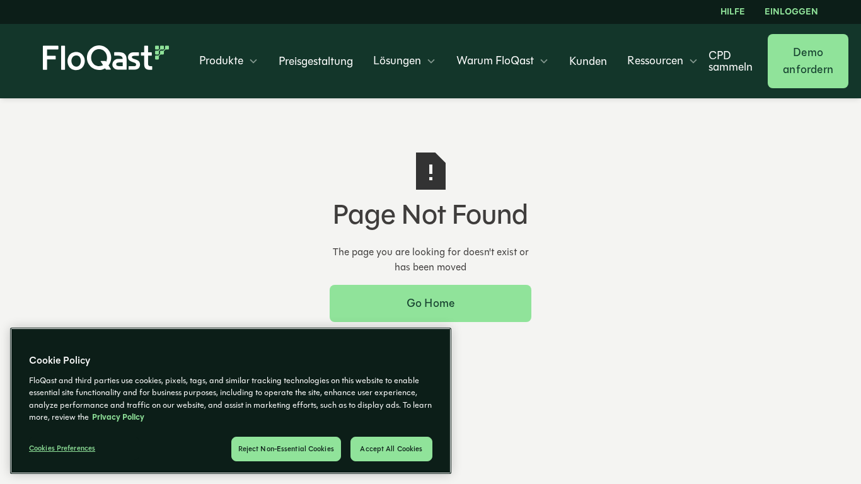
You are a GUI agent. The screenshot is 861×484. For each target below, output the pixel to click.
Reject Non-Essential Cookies (286, 449)
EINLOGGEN (791, 12)
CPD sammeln (730, 61)
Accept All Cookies (391, 449)
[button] (228, 61)
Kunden (588, 61)
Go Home (430, 303)
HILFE (732, 12)
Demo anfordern (808, 61)
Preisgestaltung (316, 61)
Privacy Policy (118, 417)
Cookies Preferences (62, 448)
